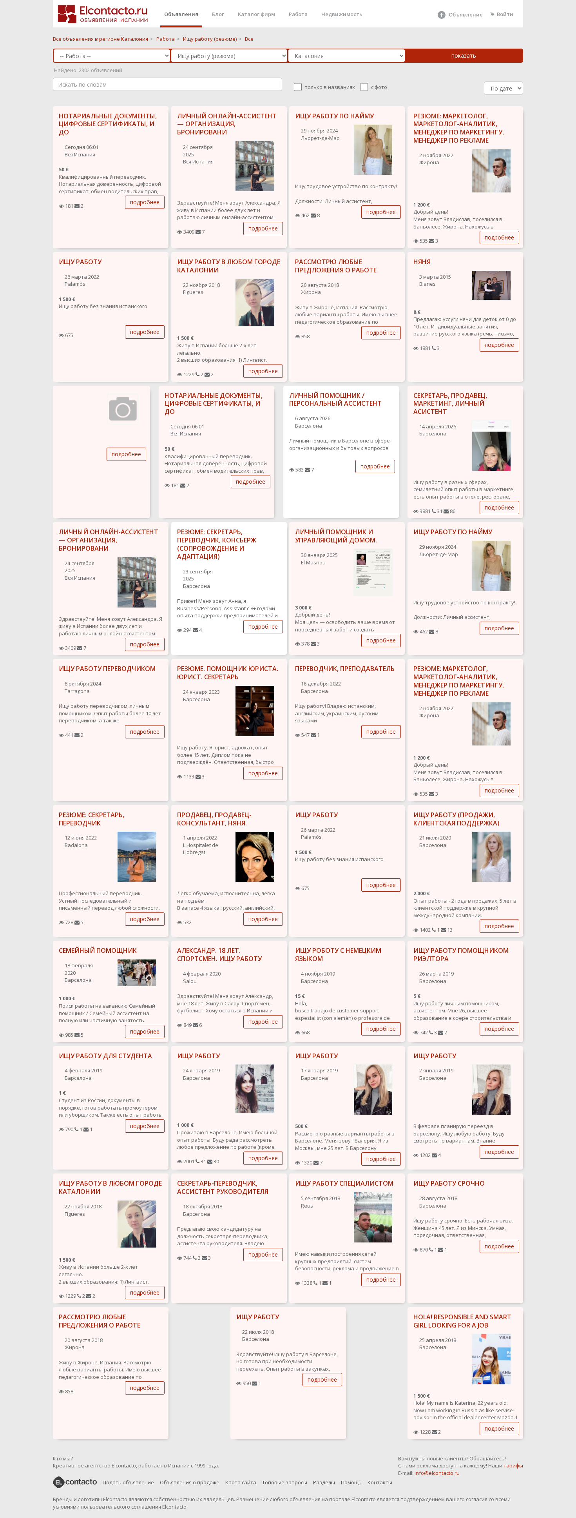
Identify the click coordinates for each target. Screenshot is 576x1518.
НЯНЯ (422, 262)
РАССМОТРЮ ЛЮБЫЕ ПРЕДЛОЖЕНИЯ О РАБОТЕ (336, 266)
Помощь (351, 1482)
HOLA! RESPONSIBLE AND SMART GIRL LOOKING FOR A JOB (462, 1321)
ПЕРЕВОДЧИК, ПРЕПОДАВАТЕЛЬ (345, 668)
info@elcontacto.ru (437, 1472)
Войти (505, 14)
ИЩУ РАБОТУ (80, 262)
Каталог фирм (256, 14)
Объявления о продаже (189, 1482)
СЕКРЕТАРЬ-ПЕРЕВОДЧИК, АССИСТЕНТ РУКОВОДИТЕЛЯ (222, 1187)
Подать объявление (128, 1482)
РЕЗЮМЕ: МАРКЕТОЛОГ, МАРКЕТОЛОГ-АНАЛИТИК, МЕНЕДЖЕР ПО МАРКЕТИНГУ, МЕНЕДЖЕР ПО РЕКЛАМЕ (458, 128)
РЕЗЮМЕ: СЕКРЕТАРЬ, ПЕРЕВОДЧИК (91, 819)
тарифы (513, 1465)
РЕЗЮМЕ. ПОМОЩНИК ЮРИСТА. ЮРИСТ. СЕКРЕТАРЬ (227, 672)
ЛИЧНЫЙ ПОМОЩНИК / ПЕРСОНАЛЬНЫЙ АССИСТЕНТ (335, 399)
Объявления (181, 14)
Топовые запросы (284, 1482)
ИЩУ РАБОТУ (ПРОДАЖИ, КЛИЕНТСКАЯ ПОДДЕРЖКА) (456, 819)
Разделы (324, 1482)
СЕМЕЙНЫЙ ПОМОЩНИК (98, 950)
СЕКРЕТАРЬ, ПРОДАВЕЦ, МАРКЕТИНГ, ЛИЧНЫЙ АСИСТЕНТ (450, 403)
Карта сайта (240, 1482)
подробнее (144, 202)
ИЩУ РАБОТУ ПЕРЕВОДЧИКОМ (107, 668)
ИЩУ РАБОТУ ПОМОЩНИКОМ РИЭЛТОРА (461, 954)
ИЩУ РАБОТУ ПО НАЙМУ (334, 116)
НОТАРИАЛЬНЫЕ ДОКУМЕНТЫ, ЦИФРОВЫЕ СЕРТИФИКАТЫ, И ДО (108, 124)
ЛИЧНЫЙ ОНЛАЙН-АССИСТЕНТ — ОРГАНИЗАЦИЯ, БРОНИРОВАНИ (227, 124)
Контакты (380, 1482)
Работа (298, 14)
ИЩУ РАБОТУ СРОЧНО (449, 1183)
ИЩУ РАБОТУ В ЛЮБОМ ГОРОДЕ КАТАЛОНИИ (228, 266)
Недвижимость (341, 14)
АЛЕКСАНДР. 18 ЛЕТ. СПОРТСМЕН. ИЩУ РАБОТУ (219, 954)
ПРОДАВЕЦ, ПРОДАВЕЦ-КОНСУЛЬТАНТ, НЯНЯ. (214, 819)
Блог (218, 14)
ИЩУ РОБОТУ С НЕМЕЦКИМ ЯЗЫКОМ (338, 954)
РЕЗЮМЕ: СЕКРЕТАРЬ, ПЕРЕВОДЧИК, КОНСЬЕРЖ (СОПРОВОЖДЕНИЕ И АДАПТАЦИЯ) (216, 544)
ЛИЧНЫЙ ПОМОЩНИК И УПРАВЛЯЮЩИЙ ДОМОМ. (336, 536)
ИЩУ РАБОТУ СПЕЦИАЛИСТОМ (344, 1183)
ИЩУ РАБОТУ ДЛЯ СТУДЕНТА (105, 1056)
